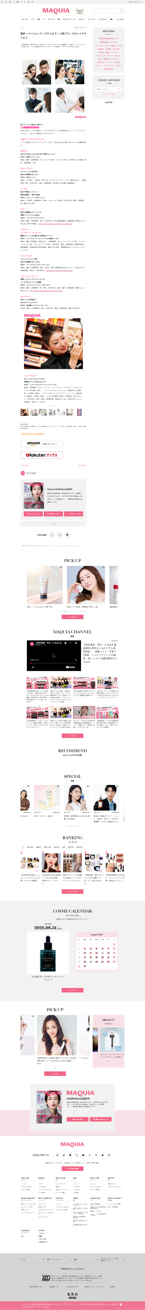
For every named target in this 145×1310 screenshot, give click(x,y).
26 (97, 961)
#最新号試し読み (108, 69)
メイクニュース (37, 545)
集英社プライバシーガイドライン (94, 1286)
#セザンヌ (119, 65)
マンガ (22, 1259)
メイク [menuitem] (33, 19)
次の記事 (82, 465)
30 (79, 966)
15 (114, 953)
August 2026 (97, 934)
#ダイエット (98, 65)
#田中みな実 (116, 49)
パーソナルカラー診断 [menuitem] (114, 1204)
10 (85, 953)
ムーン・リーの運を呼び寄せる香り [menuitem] (98, 1214)
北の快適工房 (37, 977)
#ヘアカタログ (115, 59)
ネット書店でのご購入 (74, 514)
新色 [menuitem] (38, 19)
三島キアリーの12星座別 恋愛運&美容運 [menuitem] (98, 1207)
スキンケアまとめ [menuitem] (26, 1186)
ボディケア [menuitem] (51, 19)
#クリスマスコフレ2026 (102, 46)
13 (102, 953)
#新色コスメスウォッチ (112, 52)
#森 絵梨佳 (101, 49)
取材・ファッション (54, 1259)
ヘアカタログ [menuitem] (77, 1186)
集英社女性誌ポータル (135, 2)
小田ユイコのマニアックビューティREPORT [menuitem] (80, 1213)
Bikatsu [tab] (56, 847)
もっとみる (72, 617)
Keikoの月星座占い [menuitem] (95, 1204)
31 (85, 966)
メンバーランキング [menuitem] (26, 1212)
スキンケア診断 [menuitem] (25, 1189)
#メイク (53, 523)
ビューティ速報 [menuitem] (60, 1192)
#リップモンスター (109, 65)
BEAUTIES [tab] (79, 847)
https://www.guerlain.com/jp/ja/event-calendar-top (56, 224)
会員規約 (112, 1286)
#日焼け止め (100, 62)
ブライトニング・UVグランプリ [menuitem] (46, 1213)
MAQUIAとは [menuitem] (43, 1242)
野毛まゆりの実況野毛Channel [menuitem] (79, 1217)
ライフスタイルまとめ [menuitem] (62, 1207)
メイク (22, 27)
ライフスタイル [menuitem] (102, 19)
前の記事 (25, 465)
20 (102, 957)
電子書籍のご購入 (53, 514)
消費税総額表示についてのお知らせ (72, 1269)
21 (108, 957)
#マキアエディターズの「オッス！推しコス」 (109, 55)
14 (108, 953)
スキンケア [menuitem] (25, 19)
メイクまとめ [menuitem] (42, 1186)
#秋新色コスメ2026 (116, 46)
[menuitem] (29, 1179)
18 (91, 957)
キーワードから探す (108, 94)
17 (85, 957)
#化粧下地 (117, 62)
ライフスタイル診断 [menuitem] (61, 1209)
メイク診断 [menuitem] (41, 1192)
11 (91, 953)
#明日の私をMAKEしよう (108, 38)
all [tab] (23, 847)
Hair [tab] (63, 847)
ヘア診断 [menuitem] (75, 1192)
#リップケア (109, 62)
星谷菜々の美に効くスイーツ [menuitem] (80, 1221)
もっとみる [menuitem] (120, 19)
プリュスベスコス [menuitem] (43, 1216)
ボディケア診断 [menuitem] (94, 1189)
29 (114, 961)
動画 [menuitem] (40, 1236)
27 (102, 961)
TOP (23, 545)
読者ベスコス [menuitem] (42, 1207)
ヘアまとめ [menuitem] (76, 1189)
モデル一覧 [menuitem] (42, 1239)
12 (97, 953)
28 (108, 961)
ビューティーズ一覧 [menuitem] (26, 1207)
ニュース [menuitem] (23, 1184)
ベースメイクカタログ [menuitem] (44, 1189)
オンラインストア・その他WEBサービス (110, 1259)
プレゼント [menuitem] (81, 19)
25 (91, 961)
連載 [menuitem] (111, 19)
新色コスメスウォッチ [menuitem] (62, 1189)
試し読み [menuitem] (41, 1230)
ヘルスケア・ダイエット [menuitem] (115, 1186)
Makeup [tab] (38, 847)
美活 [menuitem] (58, 19)
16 (79, 957)
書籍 (75, 1259)
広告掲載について (54, 1286)
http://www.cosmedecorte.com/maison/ (59, 270)
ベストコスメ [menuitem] (91, 19)
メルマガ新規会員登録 (72, 1168)
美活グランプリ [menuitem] (112, 1184)
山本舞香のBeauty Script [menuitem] (80, 1224)
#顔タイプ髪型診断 (103, 59)
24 (85, 961)
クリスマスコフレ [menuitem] (61, 1184)
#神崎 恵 (101, 52)
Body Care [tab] (47, 847)
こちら (90, 1280)
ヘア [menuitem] (44, 19)
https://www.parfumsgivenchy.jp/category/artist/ (46, 291)
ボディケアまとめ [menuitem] (95, 1186)
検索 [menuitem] (22, 1236)
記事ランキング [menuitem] (25, 1209)
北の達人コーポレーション (54, 977)
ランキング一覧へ (72, 891)
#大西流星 (108, 49)
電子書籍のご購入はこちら (100, 1119)
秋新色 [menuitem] (58, 1186)
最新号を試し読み (33, 514)
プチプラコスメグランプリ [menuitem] (46, 1209)
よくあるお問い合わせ (71, 1286)
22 (114, 957)
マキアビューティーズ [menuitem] (69, 19)
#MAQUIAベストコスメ (109, 42)
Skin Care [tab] (30, 847)
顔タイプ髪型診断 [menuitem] (113, 1207)
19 (97, 957)
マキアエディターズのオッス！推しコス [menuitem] (80, 1204)
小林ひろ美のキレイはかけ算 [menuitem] (80, 1209)
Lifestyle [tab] (71, 847)
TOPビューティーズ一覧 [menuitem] (28, 1204)
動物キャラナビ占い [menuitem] (96, 1211)
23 (79, 961)
